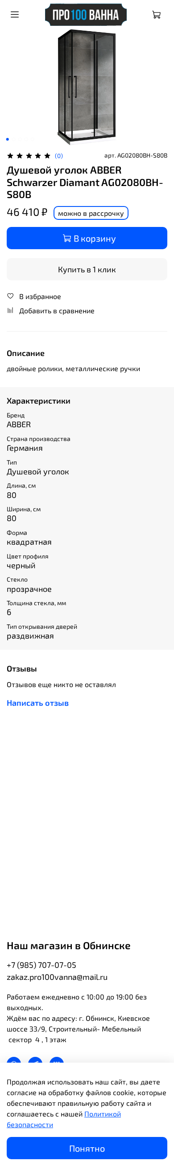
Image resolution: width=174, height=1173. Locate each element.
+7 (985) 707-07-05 (41, 965)
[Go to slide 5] (32, 139)
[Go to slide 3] (20, 139)
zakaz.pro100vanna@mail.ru (57, 977)
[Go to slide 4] (26, 139)
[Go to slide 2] (13, 139)
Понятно (87, 1148)
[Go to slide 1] (7, 139)
